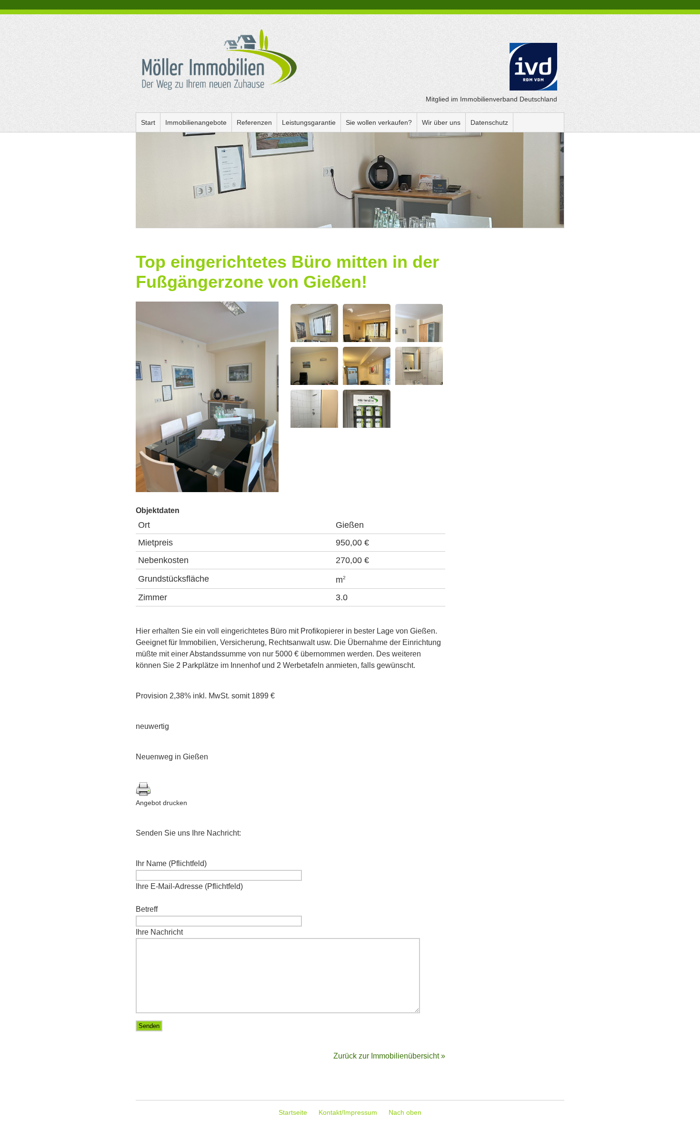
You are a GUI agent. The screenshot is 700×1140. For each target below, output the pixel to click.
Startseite (293, 1112)
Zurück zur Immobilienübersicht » (389, 1056)
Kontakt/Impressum (348, 1112)
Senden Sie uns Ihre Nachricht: (188, 833)
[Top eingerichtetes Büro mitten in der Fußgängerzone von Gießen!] (207, 490)
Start (148, 122)
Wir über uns (441, 122)
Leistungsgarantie (309, 122)
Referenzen (254, 122)
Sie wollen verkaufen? (379, 122)
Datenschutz (489, 122)
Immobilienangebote (196, 122)
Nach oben (405, 1112)
